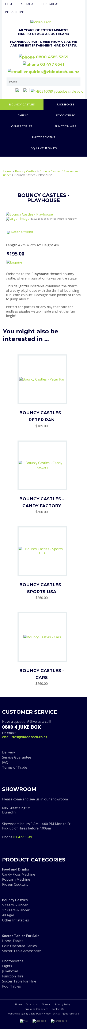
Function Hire (65, 126)
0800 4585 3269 (51, 57)
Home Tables (12, 940)
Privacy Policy (63, 1004)
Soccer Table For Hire (19, 981)
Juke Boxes (65, 104)
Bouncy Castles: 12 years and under (41, 173)
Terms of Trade (14, 767)
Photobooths (43, 137)
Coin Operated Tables (19, 946)
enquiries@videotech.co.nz (50, 71)
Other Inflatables (15, 920)
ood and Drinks (16, 869)
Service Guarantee (16, 757)
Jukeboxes (10, 971)
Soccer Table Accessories (22, 951)
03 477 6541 (51, 64)
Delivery (8, 752)
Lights (7, 966)
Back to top (32, 1004)
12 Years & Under (16, 910)
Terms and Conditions (35, 1008)
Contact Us (58, 1008)
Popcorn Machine (16, 879)
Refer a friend (22, 232)
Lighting (21, 115)
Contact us (49, 3)
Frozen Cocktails (15, 884)
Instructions (14, 11)
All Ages (8, 915)
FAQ (5, 762)
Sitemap (46, 1004)
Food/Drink (65, 115)
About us (27, 3)
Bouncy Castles (22, 104)
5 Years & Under (15, 905)
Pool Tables (11, 986)
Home (9, 3)
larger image (19, 218)
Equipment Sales (44, 148)
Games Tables (22, 126)
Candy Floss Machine (18, 874)
